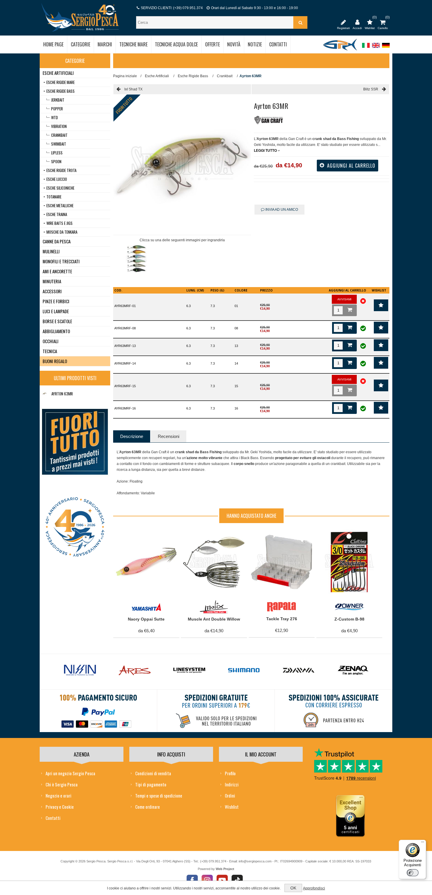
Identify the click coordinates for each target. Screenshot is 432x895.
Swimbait (58, 144)
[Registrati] (343, 22)
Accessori (52, 291)
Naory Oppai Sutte (146, 619)
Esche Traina (56, 214)
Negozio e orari (58, 795)
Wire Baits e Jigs (59, 223)
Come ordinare (147, 806)
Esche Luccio (56, 179)
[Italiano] (366, 48)
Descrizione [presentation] (131, 436)
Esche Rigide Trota (61, 170)
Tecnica (50, 351)
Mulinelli (51, 251)
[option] (136, 260)
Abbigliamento (56, 331)
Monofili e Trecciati (61, 261)
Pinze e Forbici (56, 301)
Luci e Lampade (56, 311)
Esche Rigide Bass (60, 91)
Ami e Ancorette (57, 271)
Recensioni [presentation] (168, 436)
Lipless (57, 153)
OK (293, 888)
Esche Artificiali (58, 73)
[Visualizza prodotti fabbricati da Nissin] (80, 670)
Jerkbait (57, 100)
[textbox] (215, 22)
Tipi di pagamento (150, 784)
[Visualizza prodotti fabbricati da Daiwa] (298, 670)
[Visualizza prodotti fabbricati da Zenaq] (353, 670)
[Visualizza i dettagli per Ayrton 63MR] (44, 393)
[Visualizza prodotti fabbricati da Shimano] (244, 670)
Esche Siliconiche (60, 188)
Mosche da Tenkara (61, 232)
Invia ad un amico (281, 210)
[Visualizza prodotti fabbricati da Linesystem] (189, 670)
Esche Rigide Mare (60, 82)
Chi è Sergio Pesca (62, 784)
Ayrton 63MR (62, 393)
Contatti (53, 818)
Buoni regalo (55, 361)
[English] (376, 48)
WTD (54, 117)
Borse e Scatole (57, 321)
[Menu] (422, 843)
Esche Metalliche (59, 205)
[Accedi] (357, 22)
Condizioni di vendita (153, 773)
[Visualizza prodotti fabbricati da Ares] (134, 670)
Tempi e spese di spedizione (158, 795)
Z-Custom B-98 (349, 619)
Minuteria (52, 281)
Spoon (56, 161)
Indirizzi (232, 784)
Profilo (230, 773)
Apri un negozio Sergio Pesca (70, 773)
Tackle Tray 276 (281, 618)
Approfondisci (314, 888)
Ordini (230, 795)
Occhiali (50, 341)
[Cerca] (300, 22)
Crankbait (59, 135)
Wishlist (232, 806)
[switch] (412, 872)
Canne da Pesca (57, 241)
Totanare (53, 197)
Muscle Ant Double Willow (214, 619)
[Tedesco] (386, 48)
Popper (57, 109)
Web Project (225, 869)
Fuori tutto (124, 105)
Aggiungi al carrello (143, 535)
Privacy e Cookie (60, 806)
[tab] (131, 436)
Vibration (59, 126)
